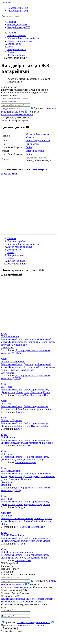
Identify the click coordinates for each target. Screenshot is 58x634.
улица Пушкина (32, 426)
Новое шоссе (47, 342)
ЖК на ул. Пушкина (11, 420)
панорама (9, 173)
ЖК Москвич (8, 437)
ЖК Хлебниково (10, 336)
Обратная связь (35, 601)
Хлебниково (7, 347)
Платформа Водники (20, 479)
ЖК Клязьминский (11, 470)
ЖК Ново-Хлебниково (13, 361)
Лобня (29, 147)
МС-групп (20, 507)
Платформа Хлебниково (14, 344)
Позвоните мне (9, 628)
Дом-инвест (21, 412)
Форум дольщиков (17, 24)
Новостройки (17, 8)
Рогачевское (7, 409)
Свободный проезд (41, 521)
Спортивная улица (34, 459)
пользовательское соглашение (17, 114)
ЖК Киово (7, 515)
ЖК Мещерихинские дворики (17, 552)
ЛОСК (18, 428)
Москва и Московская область (17, 518)
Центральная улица (34, 442)
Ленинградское (9, 557)
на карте (40, 169)
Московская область (11, 339)
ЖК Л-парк (7, 498)
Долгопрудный (31, 342)
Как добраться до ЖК (18, 27)
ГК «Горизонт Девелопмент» (30, 527)
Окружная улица (33, 504)
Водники (6, 484)
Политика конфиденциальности (18, 598)
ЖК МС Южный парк (12, 535)
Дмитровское (32, 144)
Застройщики (17, 10)
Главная (11, 21)
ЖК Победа (7, 386)
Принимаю (20, 113)
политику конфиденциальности (33, 622)
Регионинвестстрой (25, 462)
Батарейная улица (35, 150)
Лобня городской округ (38, 140)
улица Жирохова (33, 392)
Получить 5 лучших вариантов (16, 117)
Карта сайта (20, 601)
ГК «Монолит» (23, 445)
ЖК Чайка (6, 403)
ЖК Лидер (6, 454)
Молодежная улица (33, 409)
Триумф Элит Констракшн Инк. (32, 395)
